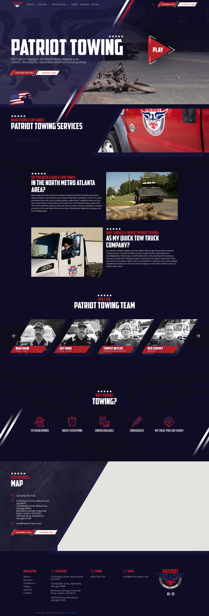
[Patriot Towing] (17, 4)
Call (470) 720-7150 (25, 495)
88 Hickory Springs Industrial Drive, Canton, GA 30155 (31, 512)
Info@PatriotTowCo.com (29, 523)
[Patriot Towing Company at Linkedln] (173, 593)
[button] (14, 335)
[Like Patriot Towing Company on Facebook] (168, 593)
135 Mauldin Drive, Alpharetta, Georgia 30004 (31, 507)
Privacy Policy (70, 613)
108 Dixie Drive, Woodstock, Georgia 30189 (30, 517)
